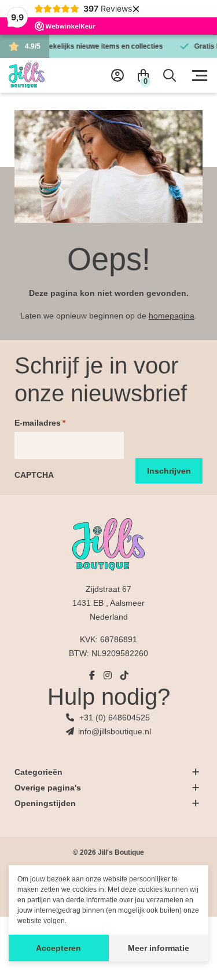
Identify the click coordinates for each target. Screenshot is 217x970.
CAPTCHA (34, 474)
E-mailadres (39, 422)
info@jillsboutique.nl (114, 731)
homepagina (171, 315)
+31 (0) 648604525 (114, 717)
